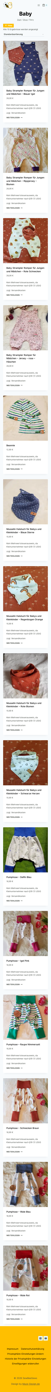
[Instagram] (40, 1338)
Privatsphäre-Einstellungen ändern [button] (25, 1354)
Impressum (12, 1349)
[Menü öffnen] (38, 5)
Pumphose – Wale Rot (18, 1295)
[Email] (45, 1338)
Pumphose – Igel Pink (17, 960)
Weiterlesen (13, 118)
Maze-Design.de (31, 1384)
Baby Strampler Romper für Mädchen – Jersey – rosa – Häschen (21, 358)
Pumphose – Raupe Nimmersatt (23, 1044)
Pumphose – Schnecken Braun (22, 1128)
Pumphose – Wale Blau (18, 1211)
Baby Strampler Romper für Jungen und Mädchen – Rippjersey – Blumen (25, 181)
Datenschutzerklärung (32, 1349)
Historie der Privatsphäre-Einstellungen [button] (25, 1358)
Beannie (10, 445)
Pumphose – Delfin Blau (18, 877)
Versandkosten (18, 113)
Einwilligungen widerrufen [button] (25, 1363)
